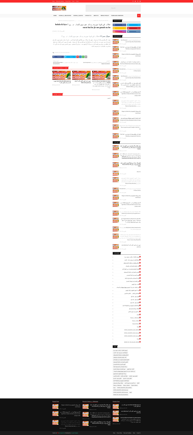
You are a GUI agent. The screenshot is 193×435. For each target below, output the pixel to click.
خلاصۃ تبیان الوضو (136, 284)
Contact (77, 1)
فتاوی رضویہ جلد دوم (135, 299)
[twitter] (135, 1)
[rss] (119, 28)
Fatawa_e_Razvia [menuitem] (78, 15)
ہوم (109, 20)
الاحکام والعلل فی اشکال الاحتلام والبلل (132, 263)
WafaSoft (55, 31)
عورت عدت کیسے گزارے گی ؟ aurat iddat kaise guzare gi (83, 82)
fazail (138, 339)
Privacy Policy (68, 1)
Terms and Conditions (60, 1)
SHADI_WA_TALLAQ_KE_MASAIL (101, 20)
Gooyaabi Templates (74, 432)
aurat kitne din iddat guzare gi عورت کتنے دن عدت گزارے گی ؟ (62, 82)
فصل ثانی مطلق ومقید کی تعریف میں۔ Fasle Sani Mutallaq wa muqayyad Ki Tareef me (130, 48)
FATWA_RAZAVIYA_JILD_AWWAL (132, 329)
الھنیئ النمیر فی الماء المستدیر (133, 275)
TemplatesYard (62, 432)
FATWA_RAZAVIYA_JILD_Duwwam (132, 333)
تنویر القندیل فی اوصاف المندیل (133, 281)
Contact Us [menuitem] (88, 15)
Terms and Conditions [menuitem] (117, 15)
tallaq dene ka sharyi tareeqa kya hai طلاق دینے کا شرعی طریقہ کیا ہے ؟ (130, 228)
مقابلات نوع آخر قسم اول (134, 308)
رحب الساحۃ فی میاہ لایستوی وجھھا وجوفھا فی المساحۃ (128, 287)
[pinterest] (140, 1)
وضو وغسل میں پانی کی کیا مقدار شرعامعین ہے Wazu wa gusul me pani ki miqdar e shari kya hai (130, 127)
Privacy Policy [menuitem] (105, 15)
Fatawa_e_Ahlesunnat (135, 317)
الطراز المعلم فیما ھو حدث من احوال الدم (131, 269)
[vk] (134, 31)
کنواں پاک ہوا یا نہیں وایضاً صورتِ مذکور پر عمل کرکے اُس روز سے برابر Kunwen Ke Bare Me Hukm (131, 164)
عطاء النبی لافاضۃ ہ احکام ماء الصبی (132, 293)
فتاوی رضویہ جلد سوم (135, 302)
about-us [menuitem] (96, 15)
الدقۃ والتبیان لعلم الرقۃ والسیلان (133, 266)
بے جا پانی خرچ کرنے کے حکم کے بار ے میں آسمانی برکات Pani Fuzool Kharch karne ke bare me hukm (130, 62)
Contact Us (139, 432)
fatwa (138, 326)
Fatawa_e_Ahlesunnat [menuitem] (65, 15)
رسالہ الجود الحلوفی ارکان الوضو (133, 290)
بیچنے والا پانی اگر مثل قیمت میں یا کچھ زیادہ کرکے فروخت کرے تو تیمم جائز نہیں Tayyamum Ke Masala (130, 147)
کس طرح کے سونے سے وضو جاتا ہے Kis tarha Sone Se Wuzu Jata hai (130, 69)
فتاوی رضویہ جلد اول (135, 296)
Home (53, 1)
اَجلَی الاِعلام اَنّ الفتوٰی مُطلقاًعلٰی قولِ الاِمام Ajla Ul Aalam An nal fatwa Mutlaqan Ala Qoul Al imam (130, 119)
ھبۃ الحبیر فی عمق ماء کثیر (134, 311)
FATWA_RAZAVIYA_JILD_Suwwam (132, 336)
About (73, 1)
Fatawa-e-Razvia (136, 323)
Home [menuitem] (55, 15)
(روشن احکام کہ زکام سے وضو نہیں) (132, 257)
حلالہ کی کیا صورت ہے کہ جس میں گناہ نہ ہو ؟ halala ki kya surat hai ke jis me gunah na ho (130, 212)
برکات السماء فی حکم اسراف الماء (132, 278)
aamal (138, 314)
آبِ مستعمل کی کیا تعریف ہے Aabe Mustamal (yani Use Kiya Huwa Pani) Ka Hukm (131, 40)
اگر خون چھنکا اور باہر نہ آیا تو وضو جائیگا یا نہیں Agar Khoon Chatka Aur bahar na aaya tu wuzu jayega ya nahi (130, 93)
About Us (139, 171)
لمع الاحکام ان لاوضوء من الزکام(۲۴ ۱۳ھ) (131, 305)
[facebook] (133, 1)
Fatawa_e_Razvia (136, 320)
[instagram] (138, 1)
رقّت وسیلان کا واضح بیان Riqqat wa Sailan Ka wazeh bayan (131, 55)
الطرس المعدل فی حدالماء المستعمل (132, 272)
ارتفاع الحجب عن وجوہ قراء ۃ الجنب (132, 260)
